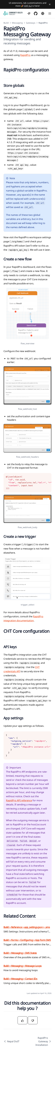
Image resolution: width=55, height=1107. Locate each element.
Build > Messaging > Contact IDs (20, 978)
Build (6, 22)
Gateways (30, 22)
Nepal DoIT (13, 1041)
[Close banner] (50, 4)
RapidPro (25, 55)
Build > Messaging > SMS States (20, 953)
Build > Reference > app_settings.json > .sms (27, 927)
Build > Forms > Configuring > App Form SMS (27, 940)
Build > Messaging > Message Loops (23, 965)
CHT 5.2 (28, 5)
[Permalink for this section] (6, 75)
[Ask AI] (29, 13)
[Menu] (50, 13)
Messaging (17, 22)
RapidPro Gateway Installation (41, 1041)
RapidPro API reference (19, 800)
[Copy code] (47, 477)
